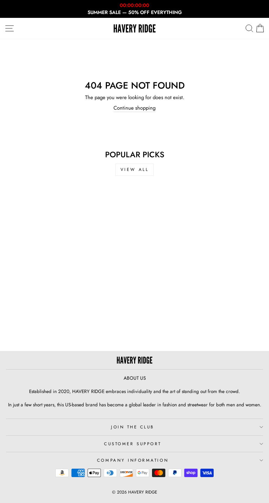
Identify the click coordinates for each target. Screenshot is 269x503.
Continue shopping (134, 108)
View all (134, 169)
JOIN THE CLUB (132, 427)
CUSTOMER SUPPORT (132, 444)
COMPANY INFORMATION (132, 460)
